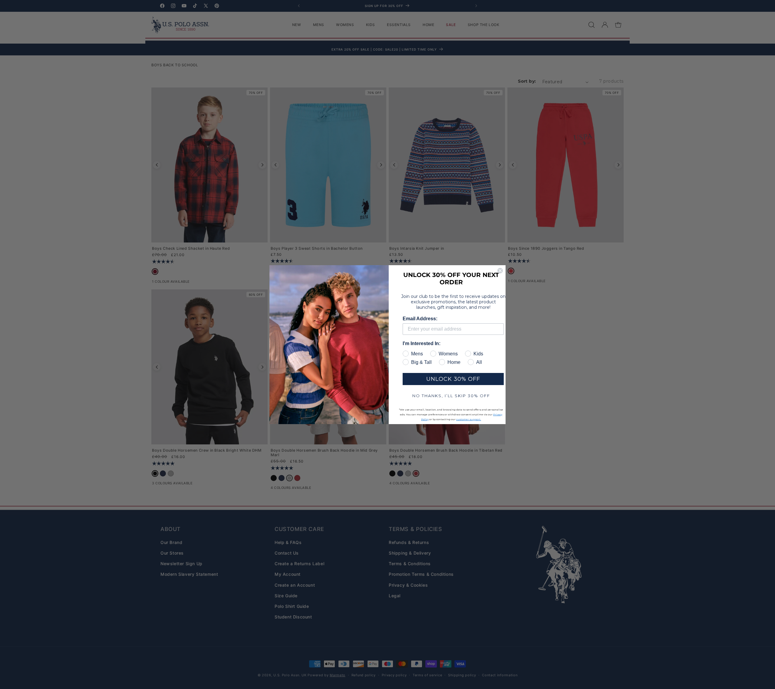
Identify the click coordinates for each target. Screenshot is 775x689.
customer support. (468, 419)
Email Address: (420, 318)
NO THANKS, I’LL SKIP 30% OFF (451, 395)
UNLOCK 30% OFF (453, 379)
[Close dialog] (500, 271)
